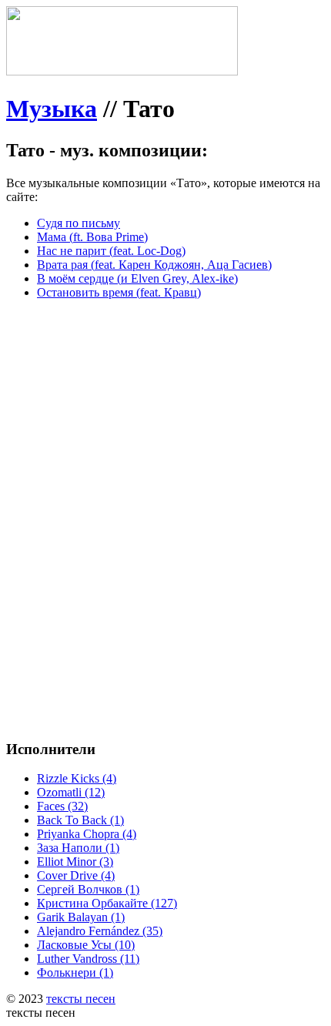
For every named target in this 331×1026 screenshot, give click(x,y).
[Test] (122, 71)
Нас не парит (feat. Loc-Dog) (111, 250)
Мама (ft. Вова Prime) (92, 236)
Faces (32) (62, 806)
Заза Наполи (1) (78, 847)
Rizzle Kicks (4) (76, 778)
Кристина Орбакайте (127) (107, 903)
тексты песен (80, 998)
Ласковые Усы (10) (86, 944)
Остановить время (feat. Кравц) (119, 292)
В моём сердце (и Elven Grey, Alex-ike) (137, 278)
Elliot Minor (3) (75, 861)
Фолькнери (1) (75, 972)
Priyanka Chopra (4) (86, 833)
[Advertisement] (165, 477)
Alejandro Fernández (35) (99, 930)
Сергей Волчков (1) (88, 889)
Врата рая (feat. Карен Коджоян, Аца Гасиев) (154, 264)
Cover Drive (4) (76, 875)
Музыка (51, 108)
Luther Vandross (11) (88, 958)
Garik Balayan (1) (81, 917)
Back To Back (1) (80, 819)
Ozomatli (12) (71, 792)
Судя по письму (78, 223)
